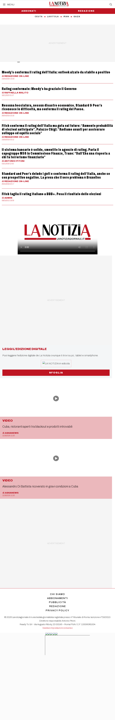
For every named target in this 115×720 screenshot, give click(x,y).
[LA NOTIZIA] (58, 4)
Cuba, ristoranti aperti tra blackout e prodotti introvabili (37, 426)
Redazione (86, 11)
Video (7, 420)
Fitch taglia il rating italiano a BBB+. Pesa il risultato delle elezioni (51, 194)
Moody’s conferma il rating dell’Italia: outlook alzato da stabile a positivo (56, 72)
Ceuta (39, 17)
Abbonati (28, 11)
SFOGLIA (56, 372)
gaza (77, 17)
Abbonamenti (57, 598)
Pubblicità (57, 602)
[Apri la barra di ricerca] (111, 4)
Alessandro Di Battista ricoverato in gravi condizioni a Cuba (40, 486)
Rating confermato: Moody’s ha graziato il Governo (39, 89)
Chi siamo (57, 594)
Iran (66, 17)
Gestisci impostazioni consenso (57, 628)
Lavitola (53, 17)
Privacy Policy (57, 610)
